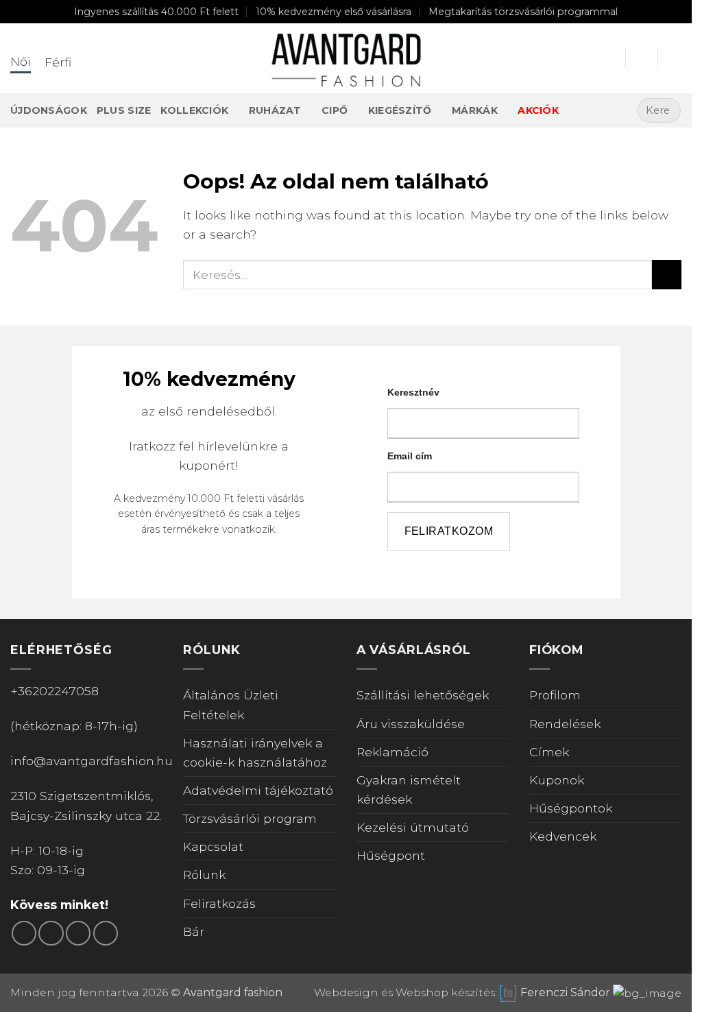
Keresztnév (68, 148)
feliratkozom (108, 270)
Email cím (66, 202)
